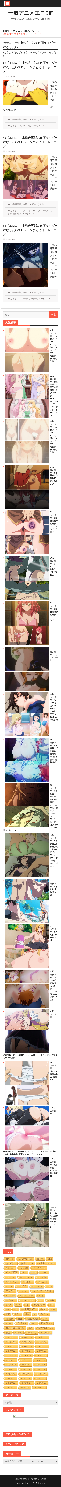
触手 (30, 1328)
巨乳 (29, 125)
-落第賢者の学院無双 (54, 475)
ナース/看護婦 (42, 1277)
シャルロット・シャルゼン (38, 1055)
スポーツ (44, 1272)
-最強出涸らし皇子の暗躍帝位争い (54, 387)
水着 (10, 213)
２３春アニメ (40, 1369)
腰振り (34, 1323)
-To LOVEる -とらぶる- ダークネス (53, 705)
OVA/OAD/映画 (25, 1259)
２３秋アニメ (11, 1374)
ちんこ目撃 (24, 1268)
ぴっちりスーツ (39, 1268)
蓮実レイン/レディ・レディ (30, 1154)
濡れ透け (17, 213)
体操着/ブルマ (39, 1305)
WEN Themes (39, 1483)
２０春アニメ (42, 1351)
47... (52, 926)
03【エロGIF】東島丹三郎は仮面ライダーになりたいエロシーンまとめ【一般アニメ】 (30, 67)
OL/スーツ (9, 1259)
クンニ (34, 1272)
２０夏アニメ (26, 1351)
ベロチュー (24, 1291)
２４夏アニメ (41, 1374)
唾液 (7, 1309)
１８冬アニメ (26, 1337)
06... (52, 557)
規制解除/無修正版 (15, 1328)
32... (52, 880)
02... (52, 648)
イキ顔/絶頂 (12, 1272)
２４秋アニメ (25, 1378)
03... (52, 603)
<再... (52, 330)
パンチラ (24, 298)
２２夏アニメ (11, 1365)
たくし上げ (10, 1268)
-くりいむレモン (54, 657)
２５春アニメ (26, 1383)
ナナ (52, 991)
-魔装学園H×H (53, 1167)
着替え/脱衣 (32, 1319)
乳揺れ (23, 125)
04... (52, 466)
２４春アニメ (11, 1378)
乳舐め (8, 1305)
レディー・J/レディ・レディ (39, 1151)
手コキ (53, 1309)
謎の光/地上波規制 (45, 1328)
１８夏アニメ (42, 1337)
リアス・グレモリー (54, 350)
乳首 (18, 1304)
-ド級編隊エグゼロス (54, 748)
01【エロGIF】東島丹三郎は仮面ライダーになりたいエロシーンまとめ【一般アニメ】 (30, 230)
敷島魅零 (12, 1057)
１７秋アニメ (11, 1337)
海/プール (44, 1314)
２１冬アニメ (26, 1355)
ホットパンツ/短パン (26, 1296)
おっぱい (14, 125)
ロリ (41, 1300)
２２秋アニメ (40, 1365)
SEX (50, 1259)
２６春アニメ (39, 1387)
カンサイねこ (53, 1221)
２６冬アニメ (38, 125)
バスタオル (28, 1282)
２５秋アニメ (42, 1383)
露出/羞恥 (18, 1333)
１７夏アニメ (46, 1333)
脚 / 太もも (22, 1323)
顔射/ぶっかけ (31, 1333)
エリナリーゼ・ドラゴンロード (54, 822)
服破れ (17, 1314)
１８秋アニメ (26, 1342)
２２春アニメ (25, 1365)
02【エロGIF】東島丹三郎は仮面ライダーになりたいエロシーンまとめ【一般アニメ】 (30, 142)
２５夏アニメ (11, 1383)
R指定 (40, 1259)
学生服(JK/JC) (29, 1309)
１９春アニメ (26, 1346)
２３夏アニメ (25, 1369)
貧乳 (8, 1332)
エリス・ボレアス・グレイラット (54, 810)
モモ (52, 714)
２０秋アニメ (11, 1355)
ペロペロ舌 (10, 1296)
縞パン (45, 1319)
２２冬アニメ (40, 1360)
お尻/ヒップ (27, 1263)
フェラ (49, 1286)
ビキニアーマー (37, 1286)
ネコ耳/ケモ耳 (12, 1282)
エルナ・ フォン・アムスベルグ (54, 398)
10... (52, 785)
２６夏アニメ (25, 1387)
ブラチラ (33, 298)
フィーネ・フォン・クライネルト (54, 409)
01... (52, 375)
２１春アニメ (11, 1360)
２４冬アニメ (26, 1374)
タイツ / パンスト (26, 1277)
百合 (20, 1319)
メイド (41, 1296)
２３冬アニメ (11, 1369)
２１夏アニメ (41, 1355)
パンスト (9, 1286)
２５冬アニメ (40, 1378)
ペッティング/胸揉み (42, 1291)
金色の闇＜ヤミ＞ (54, 997)
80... (52, 739)
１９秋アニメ (42, 1346)
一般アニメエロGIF (30, 13)
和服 (51, 1305)
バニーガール (42, 1282)
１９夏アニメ (11, 1346)
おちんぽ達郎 (54, 1216)
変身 (15, 1309)
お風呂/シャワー (27, 210)
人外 (27, 1305)
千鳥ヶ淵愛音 (54, 1173)
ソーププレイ (10, 1277)
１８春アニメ (11, 1342)
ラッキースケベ (27, 1300)
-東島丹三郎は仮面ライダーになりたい (28, 119)
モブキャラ (41, 210)
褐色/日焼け (46, 1323)
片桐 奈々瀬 (53, 892)
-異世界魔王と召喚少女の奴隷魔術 (54, 846)
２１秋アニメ (25, 1360)
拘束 (8, 1314)
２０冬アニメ (11, 1351)
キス (25, 1272)
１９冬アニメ (42, 1342)
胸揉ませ (9, 1323)
